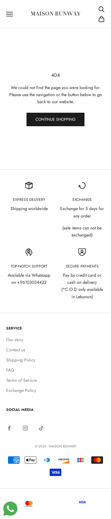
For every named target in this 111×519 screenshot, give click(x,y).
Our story (14, 340)
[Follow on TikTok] (41, 428)
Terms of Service (21, 380)
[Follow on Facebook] (9, 428)
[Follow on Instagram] (25, 428)
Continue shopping (55, 119)
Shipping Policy (20, 360)
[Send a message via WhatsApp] (10, 508)
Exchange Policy (21, 390)
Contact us (15, 350)
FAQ (10, 370)
